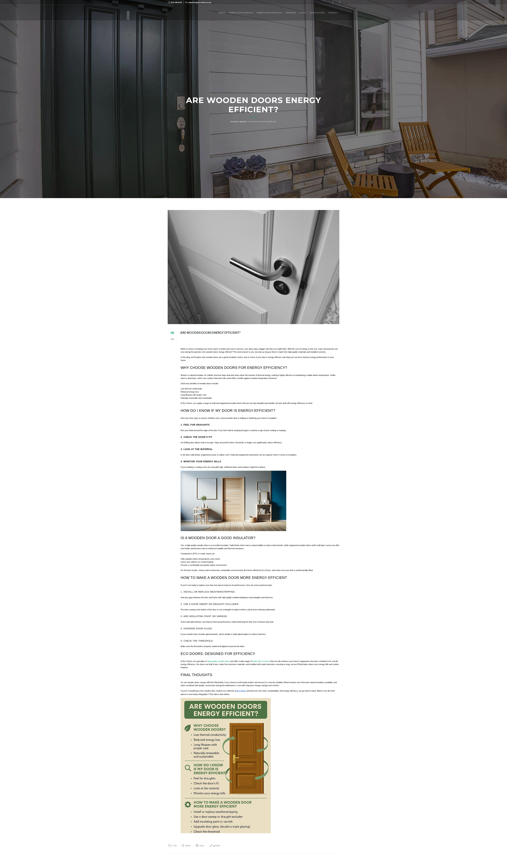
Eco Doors (235, 121)
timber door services (261, 661)
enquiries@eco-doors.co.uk (199, 2)
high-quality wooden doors (218, 661)
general (243, 121)
